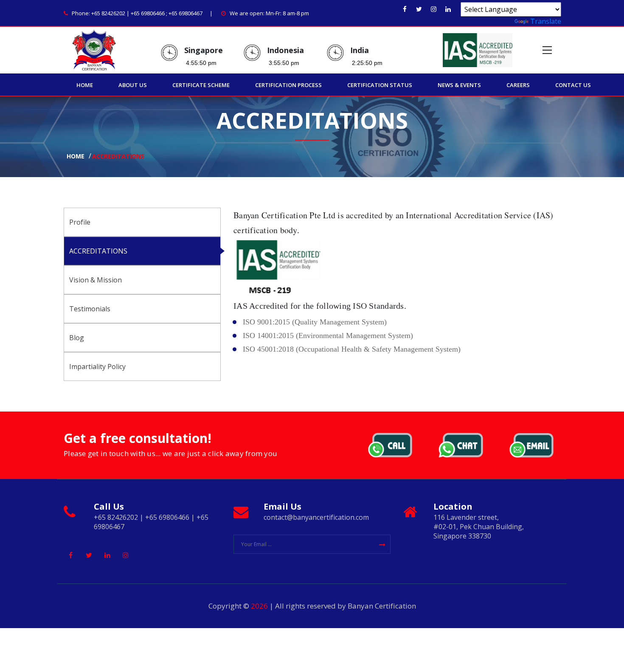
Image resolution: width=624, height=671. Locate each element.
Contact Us (573, 85)
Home (84, 85)
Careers (518, 85)
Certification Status (379, 85)
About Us (132, 85)
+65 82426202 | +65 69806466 (128, 13)
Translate (545, 21)
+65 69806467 (185, 13)
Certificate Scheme (201, 85)
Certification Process (288, 85)
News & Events (459, 85)
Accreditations (118, 156)
